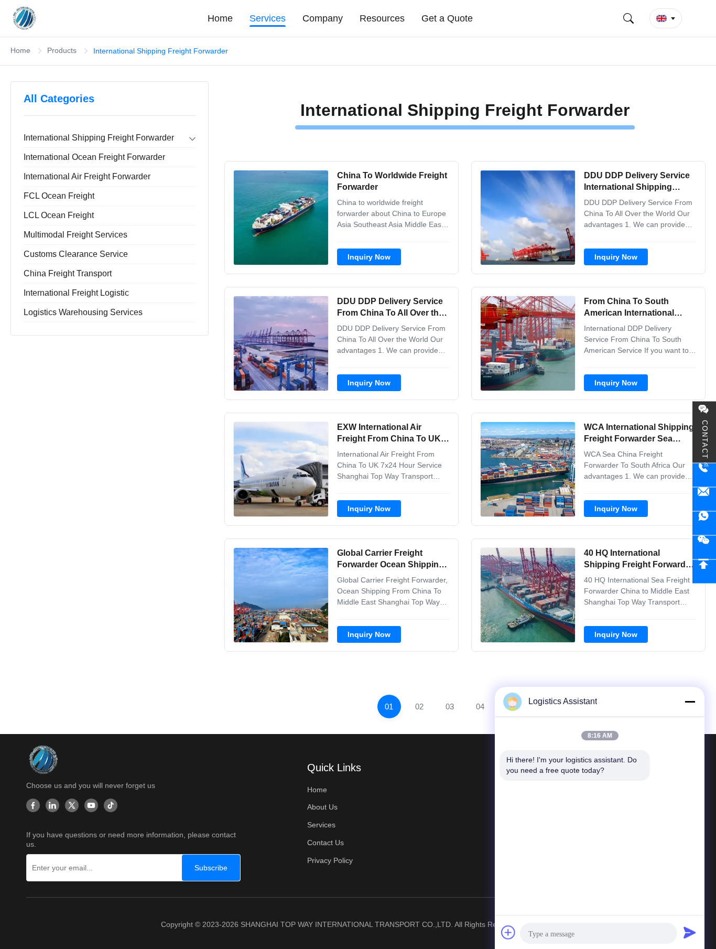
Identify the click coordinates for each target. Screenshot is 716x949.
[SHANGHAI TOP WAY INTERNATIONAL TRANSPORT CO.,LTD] (25, 18)
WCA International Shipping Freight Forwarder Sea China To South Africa (639, 439)
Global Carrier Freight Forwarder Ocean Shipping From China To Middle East (390, 564)
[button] (665, 18)
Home (20, 50)
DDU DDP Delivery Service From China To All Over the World (390, 313)
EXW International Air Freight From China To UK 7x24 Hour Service (389, 439)
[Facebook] (33, 805)
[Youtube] (91, 805)
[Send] (689, 932)
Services (321, 825)
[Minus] (690, 701)
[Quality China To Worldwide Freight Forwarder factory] (281, 217)
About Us (322, 807)
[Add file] (508, 932)
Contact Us (325, 842)
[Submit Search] (628, 18)
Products (62, 50)
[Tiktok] (110, 805)
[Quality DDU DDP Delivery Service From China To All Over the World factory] (281, 343)
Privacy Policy (330, 860)
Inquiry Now (369, 257)
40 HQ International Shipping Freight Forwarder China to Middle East (638, 564)
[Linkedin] (52, 805)
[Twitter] (72, 805)
